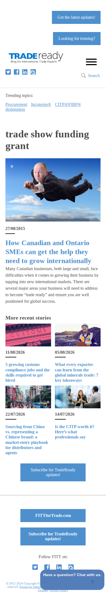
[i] (33, 72)
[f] (16, 72)
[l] (24, 72)
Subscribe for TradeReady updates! (53, 472)
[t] (8, 72)
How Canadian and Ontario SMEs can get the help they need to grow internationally (48, 252)
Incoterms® (41, 104)
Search (94, 75)
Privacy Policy (59, 590)
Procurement (16, 104)
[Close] (93, 582)
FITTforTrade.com (53, 515)
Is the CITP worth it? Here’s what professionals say (74, 431)
